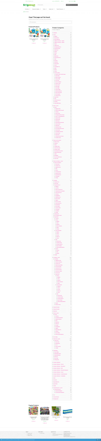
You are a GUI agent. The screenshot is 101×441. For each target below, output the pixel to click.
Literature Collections (56, 362)
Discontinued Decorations (58, 150)
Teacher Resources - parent (57, 387)
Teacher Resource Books (59, 136)
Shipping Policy (30, 435)
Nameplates (56, 155)
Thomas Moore (58, 95)
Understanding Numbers (60, 247)
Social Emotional (58, 171)
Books (54, 34)
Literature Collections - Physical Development (60, 370)
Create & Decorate (57, 147)
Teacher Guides (58, 207)
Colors (59, 278)
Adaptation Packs (58, 260)
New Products (58, 198)
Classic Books (58, 113)
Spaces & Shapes (59, 245)
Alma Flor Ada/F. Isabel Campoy (61, 74)
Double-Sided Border (57, 152)
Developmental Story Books (60, 114)
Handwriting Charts (57, 353)
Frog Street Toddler (59, 271)
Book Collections (57, 39)
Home (25, 11)
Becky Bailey (58, 75)
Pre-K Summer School (58, 215)
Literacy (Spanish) (58, 230)
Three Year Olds (58, 346)
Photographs (56, 63)
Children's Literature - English (59, 40)
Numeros (58, 236)
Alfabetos (59, 286)
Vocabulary (57, 210)
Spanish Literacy (58, 173)
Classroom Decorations (57, 140)
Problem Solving (59, 242)
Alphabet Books (58, 108)
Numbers (58, 224)
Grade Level (51, 9)
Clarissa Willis (58, 78)
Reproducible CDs (58, 329)
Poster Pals (56, 158)
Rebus (55, 68)
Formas (59, 289)
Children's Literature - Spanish (59, 42)
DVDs (56, 320)
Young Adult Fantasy (57, 103)
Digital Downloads (58, 319)
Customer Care (30, 433)
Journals (57, 325)
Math (56, 168)
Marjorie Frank (58, 83)
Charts (55, 144)
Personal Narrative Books (60, 128)
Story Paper (56, 358)
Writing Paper (56, 359)
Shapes (58, 227)
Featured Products (56, 307)
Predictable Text (57, 66)
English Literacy (58, 167)
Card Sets (57, 316)
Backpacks (55, 32)
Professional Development (60, 392)
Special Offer (55, 383)
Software (57, 331)
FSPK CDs (57, 323)
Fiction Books (58, 119)
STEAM (54, 385)
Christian (57, 111)
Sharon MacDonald (59, 92)
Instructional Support (59, 390)
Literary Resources (59, 192)
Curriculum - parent (56, 257)
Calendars (56, 143)
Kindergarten (56, 213)
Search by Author (57, 72)
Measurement (59, 241)
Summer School (58, 304)
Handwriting (55, 350)
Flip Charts (57, 322)
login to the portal (71, 1)
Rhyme (55, 69)
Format (44, 9)
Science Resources (58, 203)
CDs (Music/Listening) (59, 317)
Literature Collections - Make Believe (59, 366)
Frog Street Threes (59, 269)
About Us (54, 433)
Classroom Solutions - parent (58, 161)
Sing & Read (57, 134)
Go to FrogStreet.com (29, 1)
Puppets (57, 200)
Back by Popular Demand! (60, 110)
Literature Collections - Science (58, 372)
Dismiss (99, 439)
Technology (57, 176)
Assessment (57, 164)
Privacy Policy (42, 433)
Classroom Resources (59, 189)
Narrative (56, 60)
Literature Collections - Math (58, 368)
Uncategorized (55, 398)
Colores (58, 233)
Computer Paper (57, 146)
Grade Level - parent (56, 338)
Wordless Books (58, 137)
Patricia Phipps (58, 89)
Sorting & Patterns (59, 244)
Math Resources (58, 197)
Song (55, 98)
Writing (57, 177)
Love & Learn (58, 272)
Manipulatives (58, 195)
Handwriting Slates (57, 355)
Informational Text (57, 57)
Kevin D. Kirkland (58, 81)
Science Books (58, 133)
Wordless (55, 101)
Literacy (58, 250)
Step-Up (57, 248)
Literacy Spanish (59, 284)
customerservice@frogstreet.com (70, 436)
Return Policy (30, 434)
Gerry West (57, 80)
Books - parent (55, 105)
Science (55, 71)
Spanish (58, 253)
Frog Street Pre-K (55, 435)
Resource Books (58, 201)
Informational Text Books (60, 122)
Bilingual (57, 186)
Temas (58, 238)
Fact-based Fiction (57, 48)
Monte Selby (57, 86)
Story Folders (58, 206)
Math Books (57, 125)
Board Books (56, 37)
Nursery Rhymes (60, 281)
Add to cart (33, 421)
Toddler (55, 254)
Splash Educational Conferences (57, 434)
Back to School (56, 141)
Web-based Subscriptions (60, 334)
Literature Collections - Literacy (58, 364)
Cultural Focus (56, 45)
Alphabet (55, 36)
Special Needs (58, 204)
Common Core (58, 165)
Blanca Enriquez (58, 77)
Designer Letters (57, 149)
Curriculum (27, 9)
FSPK (55, 54)
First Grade (56, 183)
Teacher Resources (60, 9)
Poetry (55, 65)
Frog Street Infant (58, 266)
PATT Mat (56, 356)
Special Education (58, 174)
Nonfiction (56, 62)
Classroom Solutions (35, 9)
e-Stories (57, 218)
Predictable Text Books (59, 131)
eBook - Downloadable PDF (60, 116)
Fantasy (55, 51)
